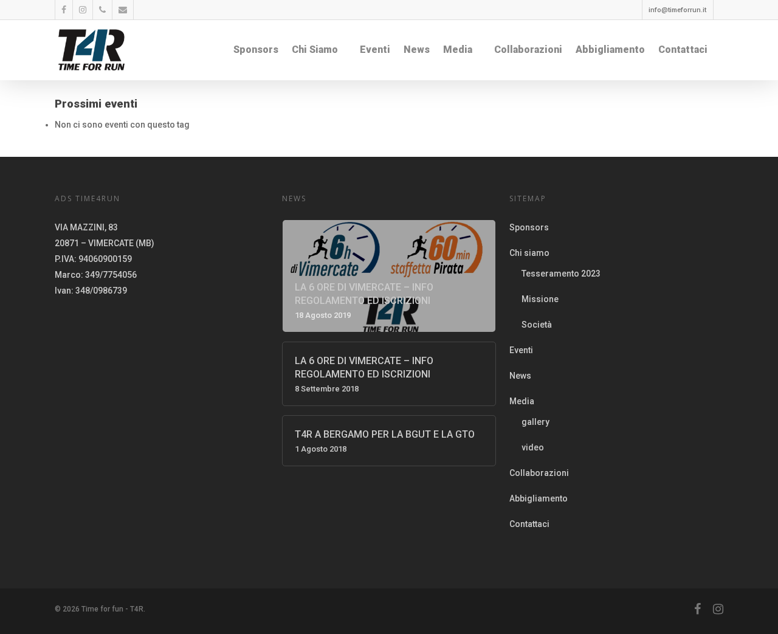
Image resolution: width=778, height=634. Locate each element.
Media (457, 49)
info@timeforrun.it (677, 10)
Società (537, 324)
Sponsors (255, 49)
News (417, 49)
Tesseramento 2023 (561, 273)
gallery (535, 422)
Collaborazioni (528, 49)
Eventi (375, 49)
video (533, 447)
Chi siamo (315, 49)
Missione (540, 299)
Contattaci (682, 49)
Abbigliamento (610, 49)
